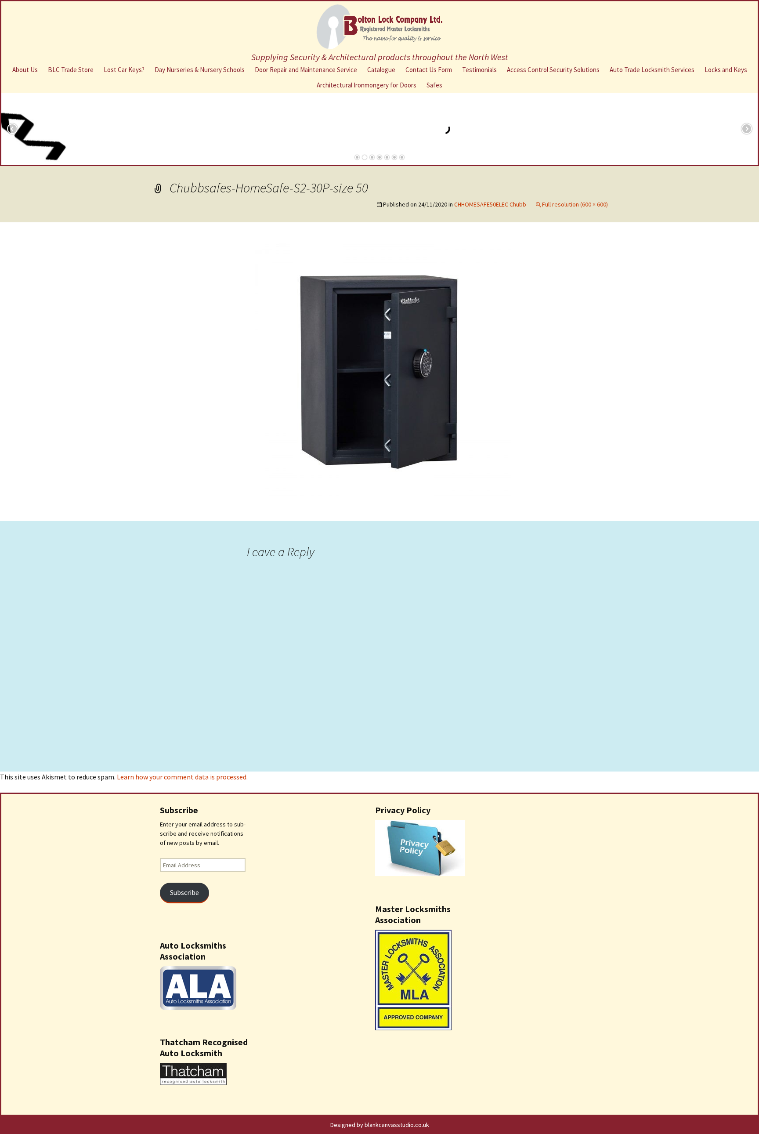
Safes (434, 85)
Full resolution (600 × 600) (575, 204)
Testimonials (479, 69)
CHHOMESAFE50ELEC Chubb (490, 204)
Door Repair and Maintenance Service (306, 69)
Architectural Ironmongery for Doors (366, 85)
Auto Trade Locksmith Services (652, 69)
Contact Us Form (428, 69)
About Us (25, 69)
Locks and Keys (726, 69)
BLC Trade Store (71, 69)
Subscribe (184, 892)
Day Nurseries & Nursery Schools (200, 69)
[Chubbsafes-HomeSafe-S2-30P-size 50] (379, 370)
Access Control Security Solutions (553, 69)
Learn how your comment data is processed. (182, 776)
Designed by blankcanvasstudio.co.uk (379, 1125)
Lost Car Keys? (124, 69)
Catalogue (381, 69)
